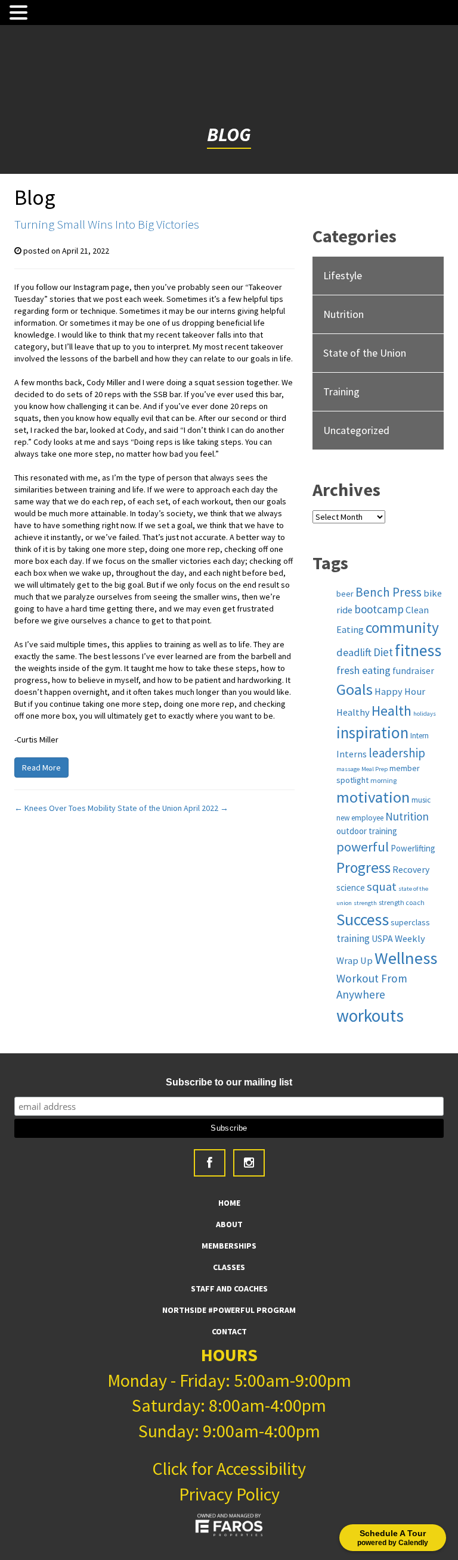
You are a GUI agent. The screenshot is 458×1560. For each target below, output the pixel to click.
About (229, 1224)
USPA (382, 938)
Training (341, 391)
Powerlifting (413, 848)
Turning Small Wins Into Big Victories (106, 224)
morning (383, 780)
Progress (363, 867)
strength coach (402, 902)
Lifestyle (342, 275)
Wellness (406, 958)
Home (229, 1202)
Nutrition (343, 314)
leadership (397, 753)
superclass (410, 922)
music (421, 800)
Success (362, 919)
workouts (370, 1015)
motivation (373, 797)
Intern (419, 736)
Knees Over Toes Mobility (65, 808)
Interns (351, 754)
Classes (229, 1267)
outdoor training (366, 831)
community (402, 627)
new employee (359, 818)
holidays (424, 713)
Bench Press (388, 592)
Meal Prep (374, 769)
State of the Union (364, 353)
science (350, 887)
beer (345, 593)
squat (382, 886)
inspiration (372, 732)
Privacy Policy (229, 1494)
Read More (41, 767)
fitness (418, 650)
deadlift (354, 652)
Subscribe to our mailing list (229, 1082)
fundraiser (413, 670)
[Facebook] (209, 1163)
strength (365, 903)
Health (391, 710)
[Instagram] (249, 1163)
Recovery (410, 869)
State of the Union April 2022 (172, 808)
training (353, 938)
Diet (383, 652)
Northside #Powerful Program (229, 1310)
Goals (354, 689)
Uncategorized (356, 430)
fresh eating (363, 670)
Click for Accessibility (229, 1468)
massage (348, 769)
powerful (362, 846)
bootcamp (379, 609)
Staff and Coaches (229, 1288)
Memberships (229, 1245)
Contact (229, 1331)
